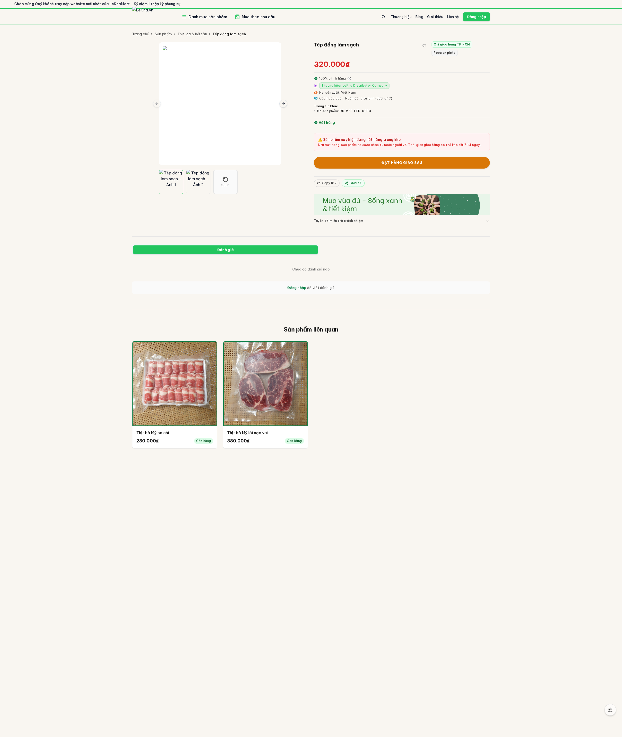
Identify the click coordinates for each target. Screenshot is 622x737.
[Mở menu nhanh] (610, 710)
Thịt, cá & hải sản (192, 34)
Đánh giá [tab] (225, 250)
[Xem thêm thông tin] (349, 79)
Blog (419, 17)
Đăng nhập (476, 17)
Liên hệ (453, 17)
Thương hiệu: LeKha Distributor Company (354, 85)
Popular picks (445, 52)
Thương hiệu (401, 17)
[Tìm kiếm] (383, 16)
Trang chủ (140, 34)
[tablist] (225, 249)
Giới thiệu (435, 17)
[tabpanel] (311, 278)
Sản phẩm (163, 34)
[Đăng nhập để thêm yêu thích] (424, 45)
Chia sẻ (355, 183)
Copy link (329, 183)
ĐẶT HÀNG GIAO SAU (401, 163)
